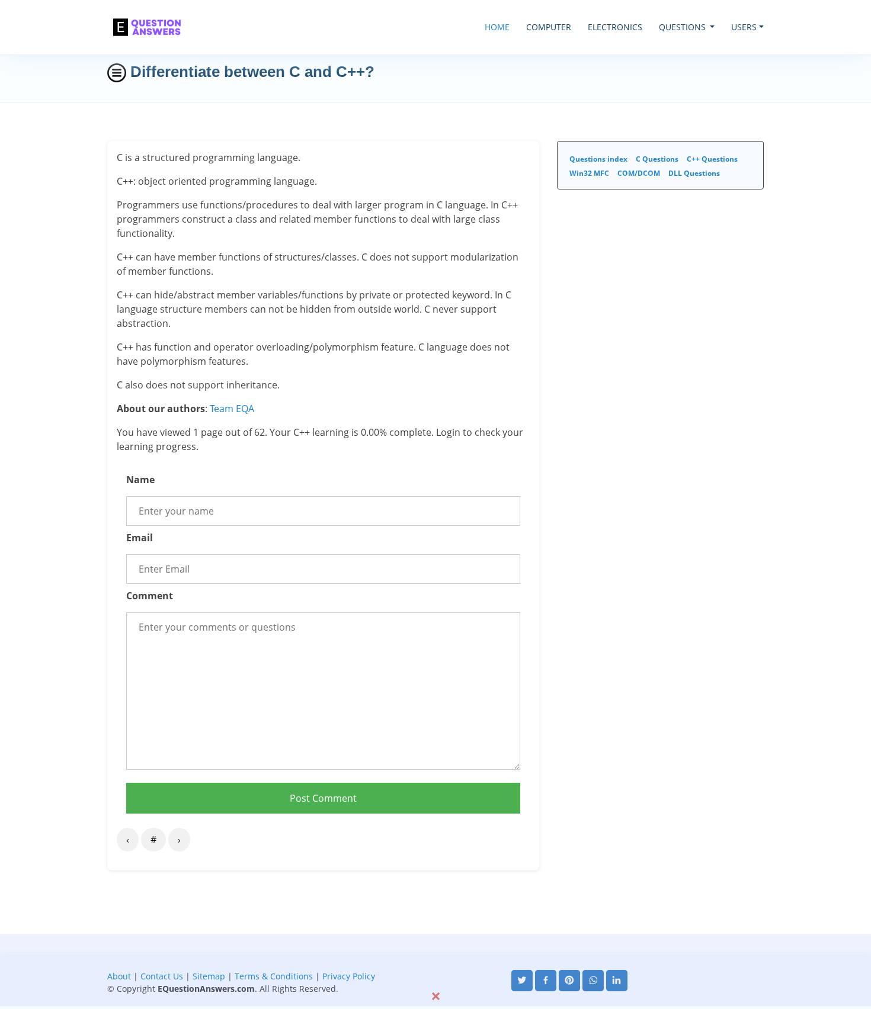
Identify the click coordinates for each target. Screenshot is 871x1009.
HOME (497, 27)
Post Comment (323, 798)
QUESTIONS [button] (683, 27)
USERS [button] (744, 27)
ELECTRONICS (615, 27)
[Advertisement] (435, 960)
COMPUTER (548, 27)
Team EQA (232, 408)
